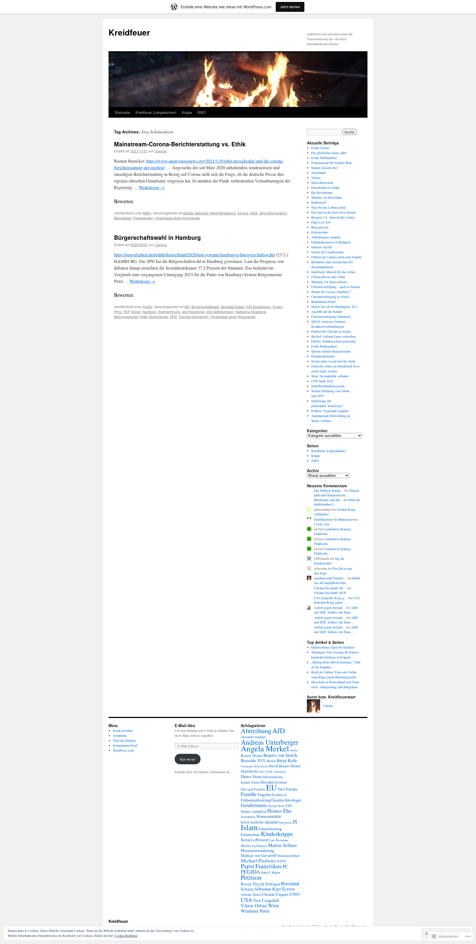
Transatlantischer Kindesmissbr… (337, 492)
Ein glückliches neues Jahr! (329, 152)
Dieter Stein (251, 776)
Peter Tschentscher (154, 316)
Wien (273, 905)
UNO (294, 894)
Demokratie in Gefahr (325, 187)
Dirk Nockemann (258, 306)
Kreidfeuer (129, 32)
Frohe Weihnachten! (324, 157)
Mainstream (123, 218)
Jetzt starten (290, 7)
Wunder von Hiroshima (326, 197)
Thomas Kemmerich (193, 316)
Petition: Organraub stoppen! (330, 410)
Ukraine (268, 894)
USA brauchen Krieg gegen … (337, 600)
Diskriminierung (272, 777)
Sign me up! (188, 759)
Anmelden (119, 735)
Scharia (247, 889)
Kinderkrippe (277, 834)
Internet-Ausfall (321, 247)
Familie (249, 793)
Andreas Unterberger (269, 742)
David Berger (279, 765)
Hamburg (149, 311)
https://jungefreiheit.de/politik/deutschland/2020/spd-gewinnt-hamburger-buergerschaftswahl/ (194, 254)
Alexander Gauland (253, 737)
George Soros (276, 806)
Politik (147, 306)
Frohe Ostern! (320, 148)
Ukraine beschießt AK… (330, 588)
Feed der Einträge (124, 740)
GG (289, 805)
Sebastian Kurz (268, 889)
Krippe (187, 112)
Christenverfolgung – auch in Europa (335, 286)
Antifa (294, 750)
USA (246, 899)
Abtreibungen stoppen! (326, 237)
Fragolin (264, 794)
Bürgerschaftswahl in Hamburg (157, 237)
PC (285, 866)
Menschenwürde (322, 182)
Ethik (254, 213)
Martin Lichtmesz (254, 845)
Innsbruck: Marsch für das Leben (333, 272)
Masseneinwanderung (257, 850)
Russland (290, 883)
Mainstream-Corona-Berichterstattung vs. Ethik (180, 144)
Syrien (288, 889)
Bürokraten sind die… (328, 499)
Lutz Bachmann (278, 840)
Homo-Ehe (279, 810)
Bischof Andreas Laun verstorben (333, 336)
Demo (295, 765)
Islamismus (250, 834)
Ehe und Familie (253, 789)
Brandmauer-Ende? (323, 301)
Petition (251, 877)
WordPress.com (123, 750)
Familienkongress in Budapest (331, 242)
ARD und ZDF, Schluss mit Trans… (336, 609)
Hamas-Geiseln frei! (324, 167)
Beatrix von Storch (280, 755)
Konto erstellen (123, 730)
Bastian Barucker (196, 213)
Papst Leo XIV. (321, 222)
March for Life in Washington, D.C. (334, 306)
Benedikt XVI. (253, 760)
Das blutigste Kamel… (329, 490)
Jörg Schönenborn (273, 213)
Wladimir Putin (255, 911)
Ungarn (282, 894)
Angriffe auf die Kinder (326, 311)
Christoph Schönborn (254, 766)
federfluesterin (323, 519)
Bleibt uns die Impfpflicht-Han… (337, 580)
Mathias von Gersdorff (258, 855)
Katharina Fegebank (251, 311)
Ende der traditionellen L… (337, 502)
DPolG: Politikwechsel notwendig (333, 341)
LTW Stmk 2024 (322, 381)
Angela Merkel (265, 748)
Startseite (122, 112)
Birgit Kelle (287, 760)
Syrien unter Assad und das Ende (333, 361)
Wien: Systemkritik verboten (329, 376)
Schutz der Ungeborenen (327, 252)
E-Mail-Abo (185, 725)
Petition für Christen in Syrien (331, 331)
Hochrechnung (169, 311)
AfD (187, 306)
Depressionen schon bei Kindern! (333, 647)
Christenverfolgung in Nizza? (330, 296)
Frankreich (279, 794)
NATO (281, 861)
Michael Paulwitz (258, 860)
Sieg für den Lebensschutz (328, 207)
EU (271, 787)
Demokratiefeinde (322, 356)
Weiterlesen (151, 187)
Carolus (161, 151)
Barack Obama (252, 755)
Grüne (135, 311)
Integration (285, 822)
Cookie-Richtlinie (126, 935)
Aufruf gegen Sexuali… (329, 607)
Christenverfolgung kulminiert (331, 316)
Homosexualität (268, 816)
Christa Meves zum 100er (328, 277)
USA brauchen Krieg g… (331, 598)
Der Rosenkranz (321, 192)
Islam (249, 827)
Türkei (257, 894)
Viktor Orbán (254, 905)
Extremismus (319, 232)
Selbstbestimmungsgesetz (328, 386)
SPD (173, 316)
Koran (245, 839)
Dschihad (281, 782)
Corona (242, 213)
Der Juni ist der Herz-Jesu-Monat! (333, 212)
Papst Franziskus (261, 866)
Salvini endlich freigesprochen (331, 351)
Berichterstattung (223, 213)
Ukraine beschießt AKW (330, 592)
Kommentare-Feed (125, 745)
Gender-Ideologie (286, 800)
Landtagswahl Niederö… (330, 578)
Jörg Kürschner (193, 311)
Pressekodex (143, 218)
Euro (281, 789)
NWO (202, 112)
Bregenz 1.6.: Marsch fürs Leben (333, 217)
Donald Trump (250, 782)
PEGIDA (250, 871)
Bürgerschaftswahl (205, 306)
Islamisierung (270, 828)
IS (295, 821)
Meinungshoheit (126, 316)
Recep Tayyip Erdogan (260, 883)
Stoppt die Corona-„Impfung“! (331, 291)
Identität (271, 822)
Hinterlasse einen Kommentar (177, 218)
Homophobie (248, 817)
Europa (291, 789)
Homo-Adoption (253, 811)
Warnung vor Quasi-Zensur (329, 281)
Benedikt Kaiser (232, 306)
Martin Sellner (282, 845)
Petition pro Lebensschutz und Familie (336, 257)
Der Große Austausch (273, 771)
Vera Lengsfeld (266, 900)
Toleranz (246, 894)
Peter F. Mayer (270, 872)
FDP (126, 311)
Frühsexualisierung (256, 800)
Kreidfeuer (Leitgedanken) (156, 112)
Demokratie (250, 771)
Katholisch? (319, 202)
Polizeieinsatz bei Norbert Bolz (331, 162)
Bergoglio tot (319, 227)
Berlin (271, 760)
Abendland (318, 172)
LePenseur (260, 839)
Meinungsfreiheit (288, 855)
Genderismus (254, 805)
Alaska (315, 177)
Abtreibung (256, 730)
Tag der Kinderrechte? (329, 560)
